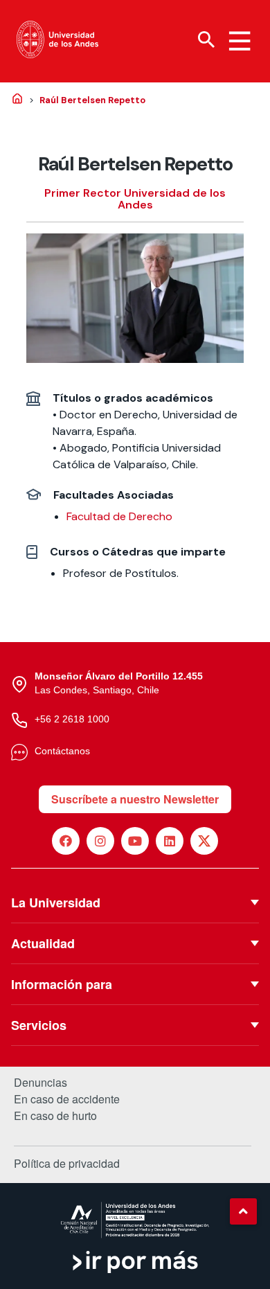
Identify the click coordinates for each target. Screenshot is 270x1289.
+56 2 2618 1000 (72, 718)
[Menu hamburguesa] (239, 41)
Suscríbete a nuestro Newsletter (135, 799)
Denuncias (40, 1082)
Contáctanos (62, 750)
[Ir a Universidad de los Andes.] (17, 100)
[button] (243, 1211)
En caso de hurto (55, 1115)
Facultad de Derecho (119, 516)
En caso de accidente (67, 1099)
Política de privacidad (67, 1163)
